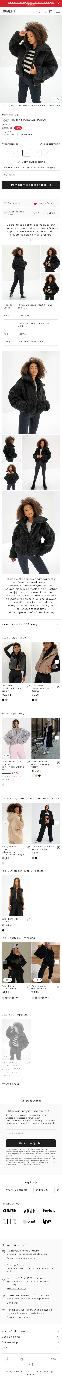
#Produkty (42, 1189)
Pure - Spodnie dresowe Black (39, 987)
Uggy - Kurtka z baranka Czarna (10, 1064)
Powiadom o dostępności (29, 185)
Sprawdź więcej (31, 1100)
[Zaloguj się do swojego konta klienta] (44, 11)
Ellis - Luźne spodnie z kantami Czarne (42, 848)
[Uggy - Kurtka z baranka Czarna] (50, 258)
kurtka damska (25, 579)
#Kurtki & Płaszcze (17, 1189)
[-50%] (16, 1039)
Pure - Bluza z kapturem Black (10, 987)
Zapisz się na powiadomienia (22, 1258)
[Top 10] (16, 962)
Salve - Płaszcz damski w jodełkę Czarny (40, 764)
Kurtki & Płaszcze (38, 105)
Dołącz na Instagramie (18, 1317)
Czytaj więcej (13, 1302)
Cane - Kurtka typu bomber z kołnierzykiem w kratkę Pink (13, 765)
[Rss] (53, 1358)
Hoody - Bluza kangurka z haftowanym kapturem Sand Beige (13, 850)
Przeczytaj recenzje (16, 1288)
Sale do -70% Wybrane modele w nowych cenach (31, 3)
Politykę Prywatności (32, 1161)
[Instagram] (36, 1358)
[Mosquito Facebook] (7, 1358)
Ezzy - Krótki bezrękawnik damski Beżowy (41, 688)
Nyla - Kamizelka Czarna (10, 920)
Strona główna (9, 105)
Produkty (23, 105)
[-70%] (16, 738)
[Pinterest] (22, 1358)
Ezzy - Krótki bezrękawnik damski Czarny (12, 688)
